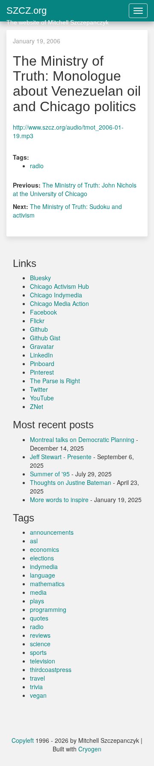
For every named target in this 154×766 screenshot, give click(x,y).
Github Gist (45, 337)
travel (37, 678)
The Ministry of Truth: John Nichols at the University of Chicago (74, 189)
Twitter (39, 389)
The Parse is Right (55, 380)
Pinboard (42, 363)
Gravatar (42, 346)
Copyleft (23, 740)
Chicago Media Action (59, 303)
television (42, 661)
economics (44, 549)
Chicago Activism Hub (59, 286)
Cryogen (89, 749)
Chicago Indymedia (56, 295)
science (40, 643)
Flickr (37, 320)
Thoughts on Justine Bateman (70, 482)
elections (42, 558)
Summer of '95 (50, 473)
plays (37, 600)
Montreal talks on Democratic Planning (82, 439)
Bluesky (40, 277)
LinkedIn (41, 355)
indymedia (44, 566)
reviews (40, 635)
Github (39, 329)
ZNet (36, 406)
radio (37, 165)
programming (48, 609)
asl (34, 540)
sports (38, 652)
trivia (36, 686)
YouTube (42, 398)
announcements (52, 532)
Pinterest (42, 372)
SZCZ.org (57, 13)
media (38, 592)
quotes (39, 618)
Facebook (43, 312)
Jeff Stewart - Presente (61, 456)
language (42, 575)
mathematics (47, 583)
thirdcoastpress (50, 669)
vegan (38, 695)
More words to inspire (59, 499)
